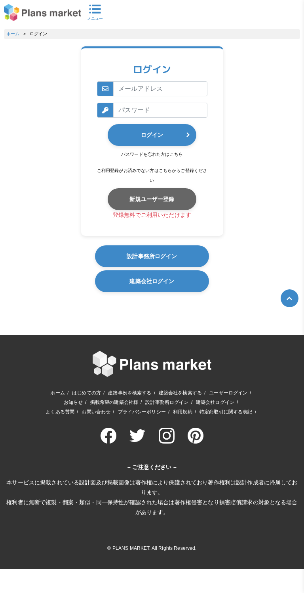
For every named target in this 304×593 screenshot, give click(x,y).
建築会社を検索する (180, 393)
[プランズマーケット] (42, 12)
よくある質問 (60, 412)
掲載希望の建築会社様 (114, 402)
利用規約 (182, 412)
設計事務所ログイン (152, 256)
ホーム (12, 33)
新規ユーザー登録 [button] (151, 199)
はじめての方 (86, 393)
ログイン (152, 135)
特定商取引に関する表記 (226, 412)
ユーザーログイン (228, 393)
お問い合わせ (96, 412)
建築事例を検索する (129, 393)
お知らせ (73, 402)
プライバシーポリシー (142, 412)
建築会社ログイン (151, 281)
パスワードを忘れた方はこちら (152, 154)
